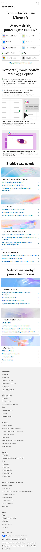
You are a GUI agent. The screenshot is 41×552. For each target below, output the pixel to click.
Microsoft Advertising (7, 470)
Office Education (6, 437)
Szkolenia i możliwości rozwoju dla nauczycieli (13, 440)
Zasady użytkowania (31, 543)
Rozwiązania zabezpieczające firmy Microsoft (12, 458)
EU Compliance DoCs (32, 546)
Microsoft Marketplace (7, 497)
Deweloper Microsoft (7, 485)
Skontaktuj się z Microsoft (8, 543)
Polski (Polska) (8, 532)
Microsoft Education (7, 425)
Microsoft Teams (6, 476)
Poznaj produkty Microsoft (8, 389)
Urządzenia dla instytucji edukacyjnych (11, 428)
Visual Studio (5, 506)
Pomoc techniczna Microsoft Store (10, 404)
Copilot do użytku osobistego (9, 383)
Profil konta (5, 398)
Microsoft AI (5, 455)
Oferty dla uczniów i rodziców (9, 443)
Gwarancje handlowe (7, 416)
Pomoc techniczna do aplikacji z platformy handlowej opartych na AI (18, 491)
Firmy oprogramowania (7, 503)
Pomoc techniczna (7, 7)
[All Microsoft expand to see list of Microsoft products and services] (2, 2)
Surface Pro (5, 374)
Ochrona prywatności (7, 524)
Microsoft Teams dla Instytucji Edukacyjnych (12, 431)
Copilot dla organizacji (7, 380)
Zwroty (3, 407)
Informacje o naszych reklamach (18, 546)
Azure (3, 461)
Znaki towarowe (6, 546)
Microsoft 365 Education (8, 434)
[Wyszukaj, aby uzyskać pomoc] (6, 2)
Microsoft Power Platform (8, 500)
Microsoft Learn (6, 488)
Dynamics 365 (5, 464)
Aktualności (5, 521)
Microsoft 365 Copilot (7, 473)
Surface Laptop (5, 377)
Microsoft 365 (5, 386)
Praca (3, 515)
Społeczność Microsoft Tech (8, 494)
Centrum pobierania (7, 401)
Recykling (4, 413)
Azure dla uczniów (6, 446)
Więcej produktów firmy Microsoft (20, 63)
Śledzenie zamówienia (7, 410)
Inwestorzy (4, 527)
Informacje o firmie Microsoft (9, 518)
